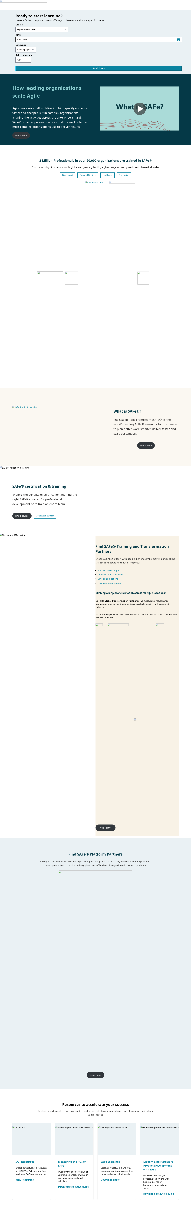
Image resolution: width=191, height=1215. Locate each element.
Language (20, 45)
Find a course (21, 515)
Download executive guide (73, 1186)
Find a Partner (105, 827)
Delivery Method (23, 55)
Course (19, 24)
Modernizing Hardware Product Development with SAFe (158, 1165)
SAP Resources (24, 1161)
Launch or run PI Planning (110, 574)
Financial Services (88, 175)
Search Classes (99, 68)
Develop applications (108, 578)
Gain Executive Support (109, 570)
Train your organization (109, 583)
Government (67, 175)
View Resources (24, 1179)
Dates (18, 34)
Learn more (21, 135)
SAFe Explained (110, 1161)
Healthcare (107, 175)
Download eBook (110, 1179)
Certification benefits (45, 516)
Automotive (124, 175)
